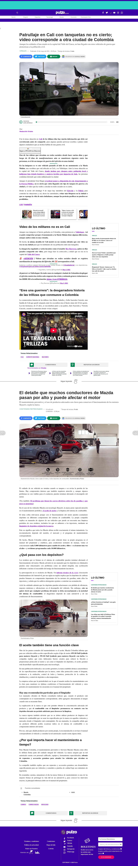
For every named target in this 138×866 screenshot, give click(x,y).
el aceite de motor (50, 510)
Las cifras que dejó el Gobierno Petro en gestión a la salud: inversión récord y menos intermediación (103, 616)
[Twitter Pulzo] (107, 13)
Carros (23, 804)
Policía (81, 190)
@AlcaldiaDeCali (68, 265)
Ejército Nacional (32, 357)
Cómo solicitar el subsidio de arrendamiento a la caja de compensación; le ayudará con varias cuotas (81, 373)
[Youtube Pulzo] (114, 13)
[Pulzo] (62, 12)
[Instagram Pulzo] (118, 13)
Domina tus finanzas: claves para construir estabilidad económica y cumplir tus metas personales (39, 373)
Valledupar (79, 232)
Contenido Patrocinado (31, 409)
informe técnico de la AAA (67, 572)
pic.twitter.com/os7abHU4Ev (41, 266)
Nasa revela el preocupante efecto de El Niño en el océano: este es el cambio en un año (104, 240)
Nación (14, 17)
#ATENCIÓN (28, 258)
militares (45, 357)
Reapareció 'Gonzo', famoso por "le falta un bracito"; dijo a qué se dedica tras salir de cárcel (104, 269)
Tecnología (49, 17)
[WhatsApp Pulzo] (122, 13)
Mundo (62, 17)
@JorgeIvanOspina (25, 266)
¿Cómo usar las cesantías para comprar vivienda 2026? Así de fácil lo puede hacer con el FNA (59, 373)
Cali (40, 139)
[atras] (82, 215)
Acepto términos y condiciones (109, 849)
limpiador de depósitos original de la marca (36, 526)
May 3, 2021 (66, 269)
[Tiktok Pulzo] (110, 14)
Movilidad (44, 804)
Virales (23, 51)
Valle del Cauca (33, 254)
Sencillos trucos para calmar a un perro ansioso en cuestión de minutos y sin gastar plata (101, 373)
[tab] (48, 365)
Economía (73, 17)
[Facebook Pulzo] (103, 13)
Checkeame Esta (85, 17)
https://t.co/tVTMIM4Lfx (57, 279)
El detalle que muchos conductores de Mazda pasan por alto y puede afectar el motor (102, 590)
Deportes (37, 17)
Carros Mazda (34, 804)
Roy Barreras (71, 248)
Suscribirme (106, 857)
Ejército (70, 190)
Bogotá (25, 17)
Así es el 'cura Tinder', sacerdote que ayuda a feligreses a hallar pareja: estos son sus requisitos (104, 254)
